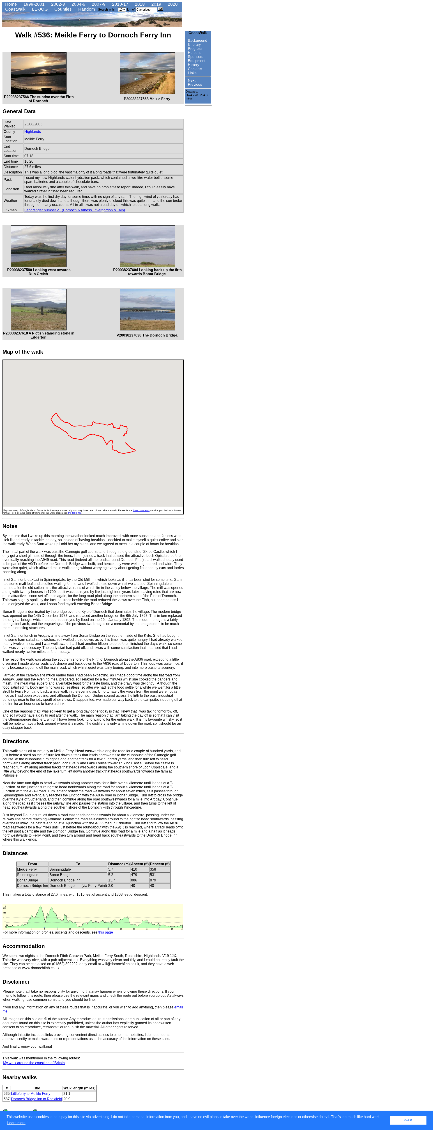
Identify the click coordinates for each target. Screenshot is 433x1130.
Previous (194, 84)
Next (191, 80)
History (193, 65)
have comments (141, 510)
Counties (62, 9)
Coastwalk (14, 9)
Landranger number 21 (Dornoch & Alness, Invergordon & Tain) (74, 210)
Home (10, 4)
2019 (155, 4)
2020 (172, 4)
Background (197, 40)
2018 (139, 4)
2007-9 (98, 4)
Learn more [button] (16, 1123)
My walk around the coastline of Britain (34, 1063)
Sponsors (195, 57)
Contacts (194, 69)
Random (86, 9)
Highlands (32, 132)
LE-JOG (39, 9)
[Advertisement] (198, 175)
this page (105, 932)
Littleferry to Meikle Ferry (30, 1093)
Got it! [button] (408, 1120)
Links (191, 73)
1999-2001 (33, 4)
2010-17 (119, 4)
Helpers (193, 53)
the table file (74, 513)
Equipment (196, 61)
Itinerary (194, 44)
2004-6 (77, 4)
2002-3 (57, 4)
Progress (194, 49)
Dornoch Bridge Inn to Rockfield (36, 1099)
